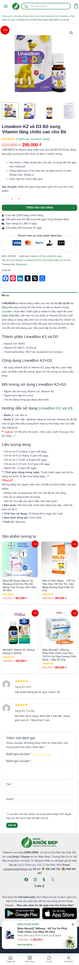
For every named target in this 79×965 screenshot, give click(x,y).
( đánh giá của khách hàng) (33, 139)
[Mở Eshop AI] (70, 943)
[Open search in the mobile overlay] (45, 6)
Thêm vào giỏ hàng (39, 207)
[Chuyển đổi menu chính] (5, 6)
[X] (53, 879)
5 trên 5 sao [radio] (49, 754)
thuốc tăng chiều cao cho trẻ (56, 260)
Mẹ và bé (34, 16)
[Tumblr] (44, 879)
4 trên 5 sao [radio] (45, 754)
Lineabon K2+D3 (32, 260)
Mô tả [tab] (5, 295)
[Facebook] (26, 879)
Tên (9, 784)
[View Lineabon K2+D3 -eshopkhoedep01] (29, 110)
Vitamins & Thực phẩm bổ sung (46, 256)
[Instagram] (35, 879)
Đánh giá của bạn (18, 754)
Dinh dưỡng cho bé (49, 16)
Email (10, 799)
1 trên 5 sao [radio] (34, 754)
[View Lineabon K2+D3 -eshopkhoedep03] (68, 110)
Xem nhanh (19, 574)
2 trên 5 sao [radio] (37, 754)
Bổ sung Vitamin (15, 260)
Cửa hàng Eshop (20, 16)
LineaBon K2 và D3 (56, 408)
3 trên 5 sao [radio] (41, 754)
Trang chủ (6, 16)
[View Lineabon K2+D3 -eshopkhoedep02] (49, 110)
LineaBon (7, 311)
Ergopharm (21, 264)
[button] (71, 33)
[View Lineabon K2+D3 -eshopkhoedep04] (10, 110)
